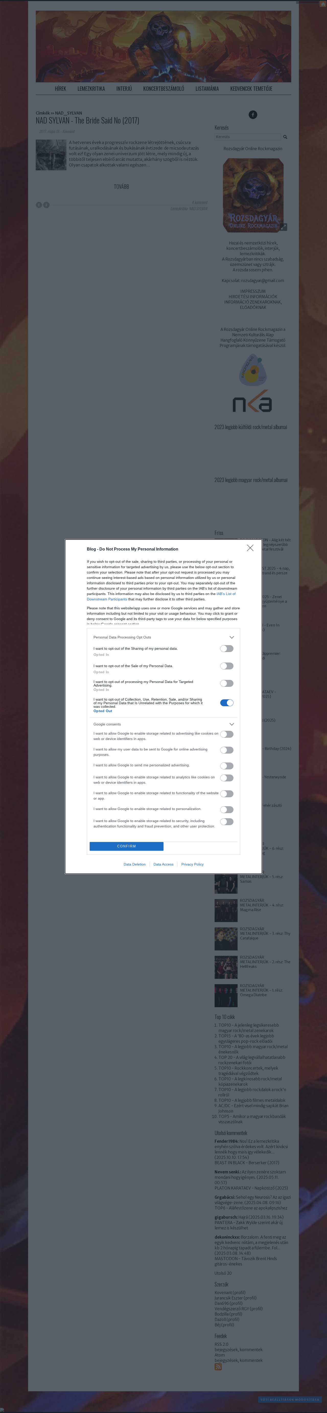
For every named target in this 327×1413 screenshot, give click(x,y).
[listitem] (163, 637)
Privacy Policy (192, 864)
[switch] (226, 648)
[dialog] (163, 707)
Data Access (163, 864)
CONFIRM (126, 846)
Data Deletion (135, 864)
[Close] (252, 549)
